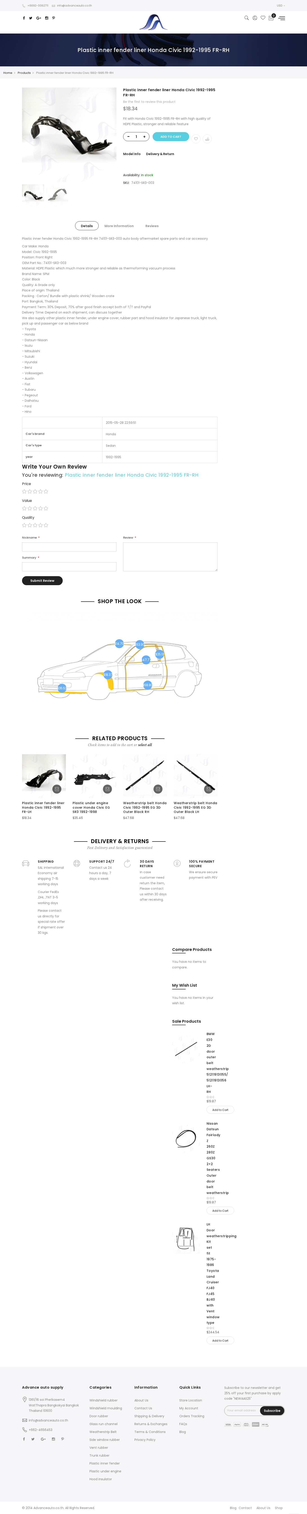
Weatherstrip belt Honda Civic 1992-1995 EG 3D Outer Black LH (195, 807)
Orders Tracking (191, 1416)
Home (7, 73)
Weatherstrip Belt (103, 1432)
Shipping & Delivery (149, 1416)
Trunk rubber (99, 1455)
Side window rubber (104, 1439)
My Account (188, 1408)
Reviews (152, 226)
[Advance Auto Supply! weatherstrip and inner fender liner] (153, 22)
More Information (119, 226)
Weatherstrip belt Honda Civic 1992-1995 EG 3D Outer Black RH (145, 807)
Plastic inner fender (104, 1463)
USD (280, 5)
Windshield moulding (105, 1408)
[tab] (87, 225)
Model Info (132, 154)
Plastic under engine (105, 1471)
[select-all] (145, 745)
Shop (279, 1508)
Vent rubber (98, 1447)
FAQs (183, 1424)
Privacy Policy (145, 1439)
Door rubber (98, 1416)
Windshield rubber (103, 1400)
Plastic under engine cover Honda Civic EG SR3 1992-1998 (91, 807)
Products (24, 73)
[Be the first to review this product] (210, 1097)
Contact (245, 1508)
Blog (182, 1432)
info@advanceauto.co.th (74, 5)
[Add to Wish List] (195, 138)
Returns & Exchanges (150, 1424)
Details (87, 226)
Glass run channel (103, 1424)
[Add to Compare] (207, 138)
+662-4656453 (40, 1430)
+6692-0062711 (37, 5)
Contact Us (143, 1408)
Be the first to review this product (149, 101)
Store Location (190, 1400)
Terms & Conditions (150, 1432)
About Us (141, 1400)
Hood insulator (100, 1479)
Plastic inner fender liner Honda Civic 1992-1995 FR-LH (43, 807)
